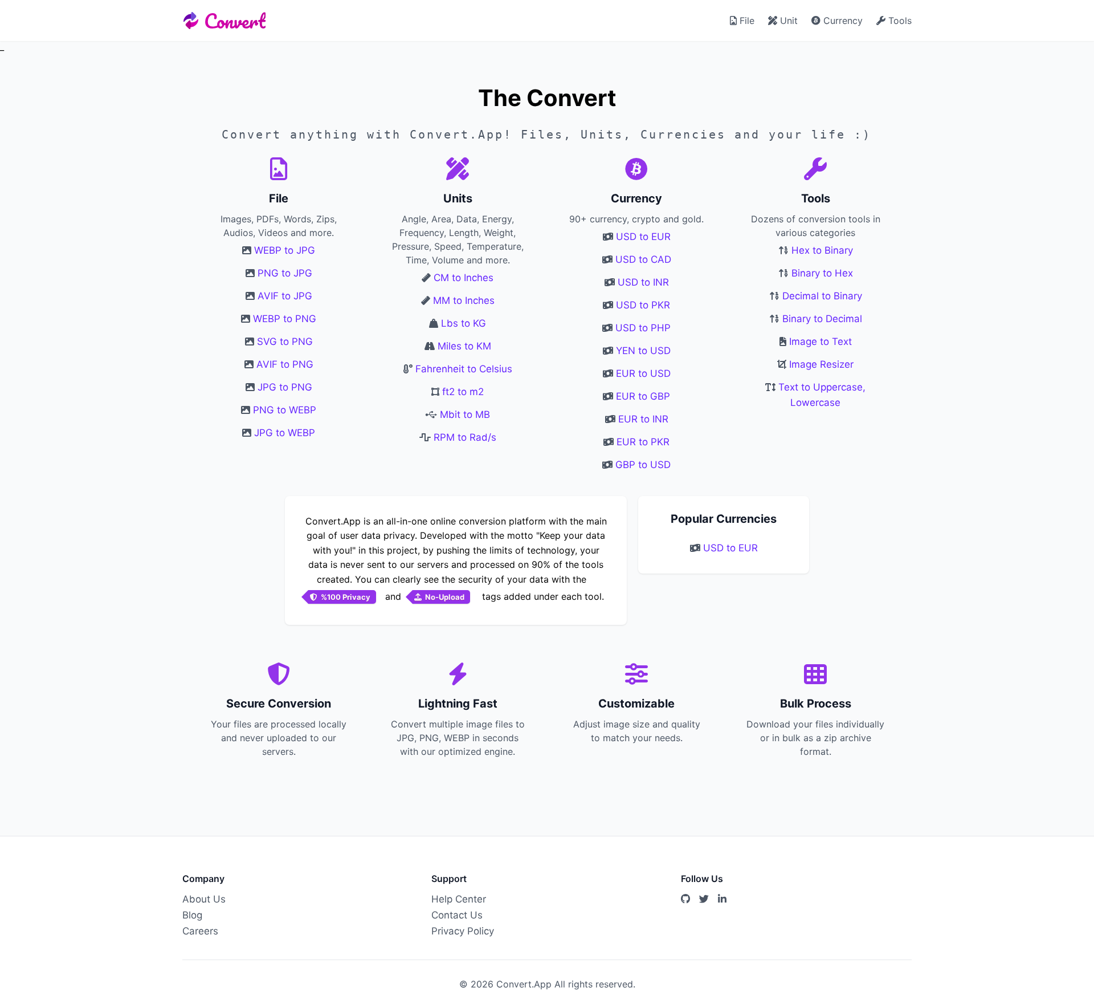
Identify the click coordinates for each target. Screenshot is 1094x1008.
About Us (204, 899)
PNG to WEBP (284, 410)
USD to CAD (643, 259)
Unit (787, 20)
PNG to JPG (285, 273)
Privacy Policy (462, 931)
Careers (200, 931)
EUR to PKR (643, 442)
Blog (192, 915)
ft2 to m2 (463, 391)
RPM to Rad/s (465, 437)
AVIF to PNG (284, 364)
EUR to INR (643, 419)
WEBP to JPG (284, 250)
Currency (841, 20)
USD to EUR (643, 236)
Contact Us (457, 915)
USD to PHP (643, 328)
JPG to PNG (285, 387)
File (745, 20)
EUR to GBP (643, 396)
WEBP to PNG (284, 318)
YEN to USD (643, 350)
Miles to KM (464, 346)
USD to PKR (643, 305)
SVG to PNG (285, 341)
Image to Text (820, 341)
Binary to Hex (822, 273)
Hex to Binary (822, 250)
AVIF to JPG (285, 296)
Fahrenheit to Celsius (463, 369)
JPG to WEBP (284, 432)
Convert (235, 20)
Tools (898, 20)
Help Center (458, 899)
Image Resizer (821, 364)
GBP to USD (643, 464)
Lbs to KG (463, 323)
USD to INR (643, 282)
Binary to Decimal (822, 318)
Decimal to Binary (822, 296)
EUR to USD (643, 373)
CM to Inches (463, 277)
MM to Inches (464, 300)
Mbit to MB (465, 414)
